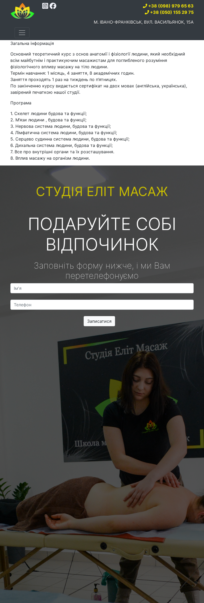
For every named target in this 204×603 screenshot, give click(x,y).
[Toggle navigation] (22, 32)
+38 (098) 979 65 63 (171, 6)
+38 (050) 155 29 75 (172, 12)
